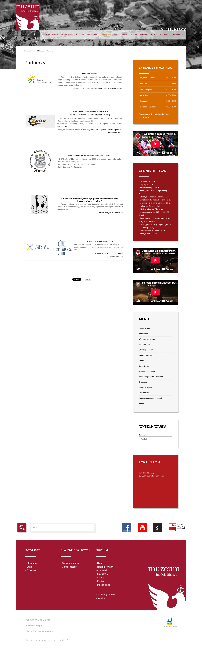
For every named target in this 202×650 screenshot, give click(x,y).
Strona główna (50, 35)
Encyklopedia (120, 35)
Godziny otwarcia (146, 355)
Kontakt (144, 35)
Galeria (133, 35)
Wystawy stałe (144, 345)
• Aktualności (102, 570)
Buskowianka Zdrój (116, 257)
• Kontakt (100, 581)
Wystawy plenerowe (147, 339)
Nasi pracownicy (145, 387)
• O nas (99, 563)
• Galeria (100, 578)
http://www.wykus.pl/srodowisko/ (111, 213)
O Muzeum (106, 35)
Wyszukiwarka (144, 393)
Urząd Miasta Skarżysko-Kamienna (170, 622)
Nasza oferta (93, 35)
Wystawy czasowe (146, 350)
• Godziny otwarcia (70, 563)
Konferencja (164, 35)
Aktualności (67, 35)
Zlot (153, 35)
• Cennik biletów (69, 567)
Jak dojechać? (144, 366)
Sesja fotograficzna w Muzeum (151, 377)
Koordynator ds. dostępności (150, 398)
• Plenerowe (31, 563)
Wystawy (80, 35)
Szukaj (142, 435)
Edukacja (178, 35)
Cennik (142, 361)
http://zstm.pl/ (62, 126)
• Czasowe (30, 570)
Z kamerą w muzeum (147, 371)
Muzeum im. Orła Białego (27, 16)
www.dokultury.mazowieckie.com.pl (108, 88)
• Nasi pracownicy (104, 567)
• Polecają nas (103, 585)
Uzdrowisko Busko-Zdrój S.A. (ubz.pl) (109, 253)
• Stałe (28, 567)
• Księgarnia (102, 574)
